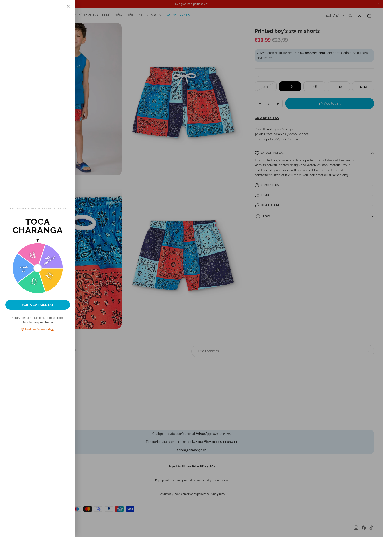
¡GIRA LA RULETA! (37, 305)
